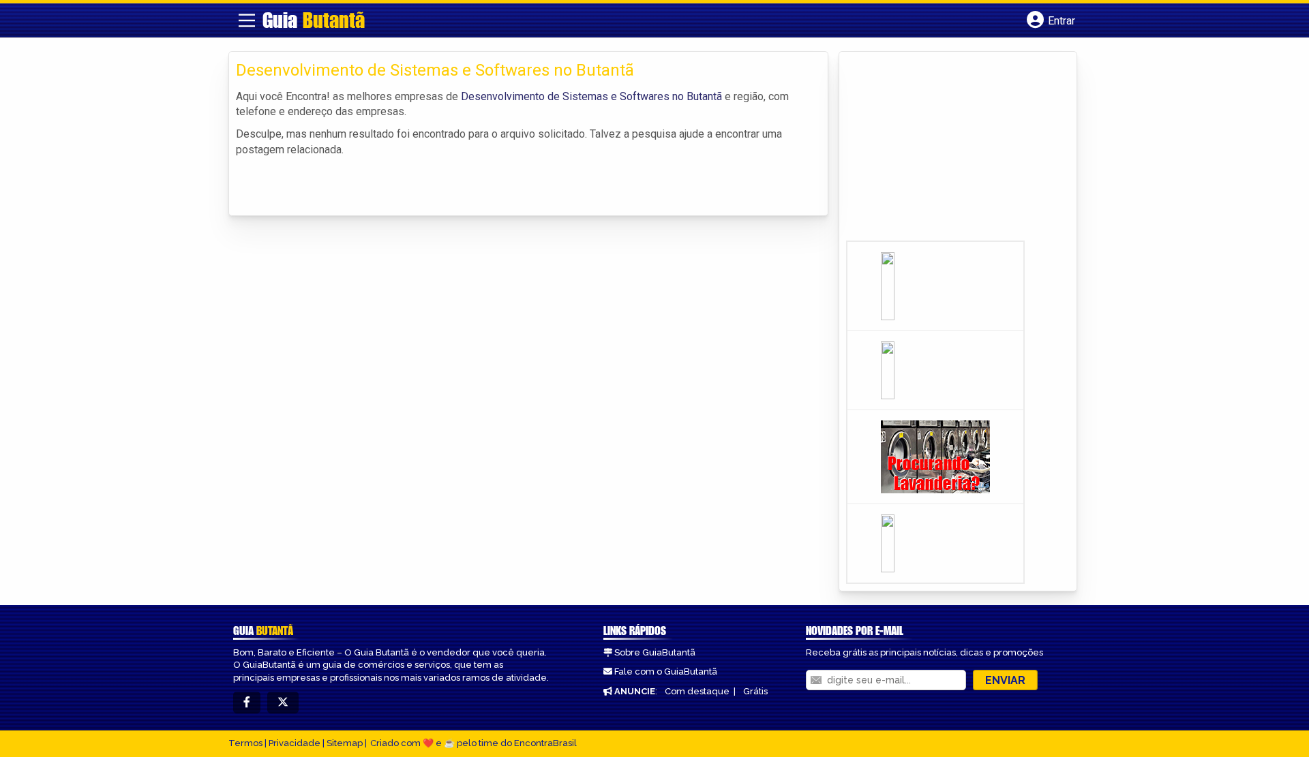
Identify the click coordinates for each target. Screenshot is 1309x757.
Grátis (755, 691)
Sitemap (345, 743)
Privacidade (294, 743)
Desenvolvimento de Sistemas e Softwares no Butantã (591, 96)
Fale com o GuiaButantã (665, 671)
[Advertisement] (948, 150)
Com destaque (697, 691)
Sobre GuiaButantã (654, 652)
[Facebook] (246, 703)
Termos (245, 743)
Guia (313, 19)
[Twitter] (283, 703)
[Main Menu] (246, 20)
